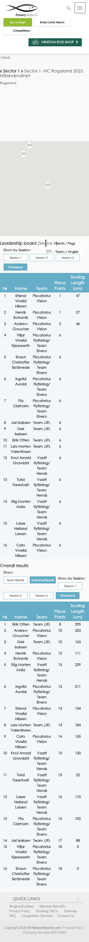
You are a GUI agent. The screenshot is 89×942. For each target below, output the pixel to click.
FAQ (12, 916)
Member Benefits (53, 906)
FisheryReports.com (46, 928)
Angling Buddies (21, 906)
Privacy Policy (19, 911)
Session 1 (15, 258)
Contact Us (65, 916)
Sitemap (70, 911)
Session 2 (42, 258)
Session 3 (68, 258)
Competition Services (37, 916)
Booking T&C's (47, 911)
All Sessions (15, 267)
